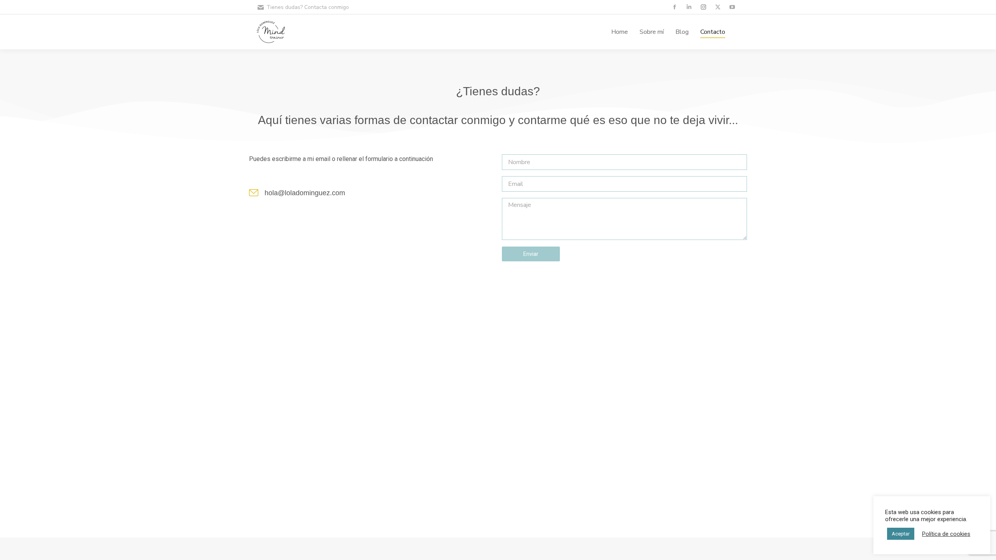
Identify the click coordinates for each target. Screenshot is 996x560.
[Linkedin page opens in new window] (689, 7)
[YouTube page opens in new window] (732, 7)
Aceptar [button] (901, 534)
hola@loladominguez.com (305, 193)
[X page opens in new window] (717, 7)
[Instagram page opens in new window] (703, 7)
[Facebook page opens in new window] (674, 7)
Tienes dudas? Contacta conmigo (308, 7)
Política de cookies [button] (946, 533)
